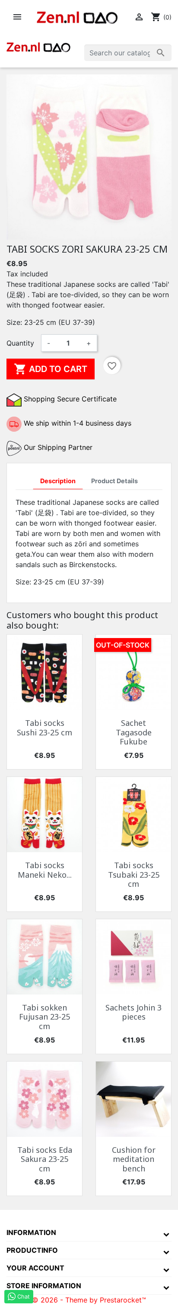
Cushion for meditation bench (134, 1159)
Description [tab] (58, 480)
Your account (35, 1268)
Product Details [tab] (114, 480)
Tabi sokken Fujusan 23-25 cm (44, 1016)
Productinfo (32, 1250)
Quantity (20, 343)
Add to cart (50, 368)
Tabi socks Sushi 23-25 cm (44, 728)
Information (31, 1232)
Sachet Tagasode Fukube (134, 732)
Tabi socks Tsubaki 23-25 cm (133, 874)
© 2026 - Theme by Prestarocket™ (89, 1300)
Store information (43, 1285)
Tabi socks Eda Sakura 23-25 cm (44, 1159)
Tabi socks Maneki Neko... (45, 870)
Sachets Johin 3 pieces (133, 1012)
